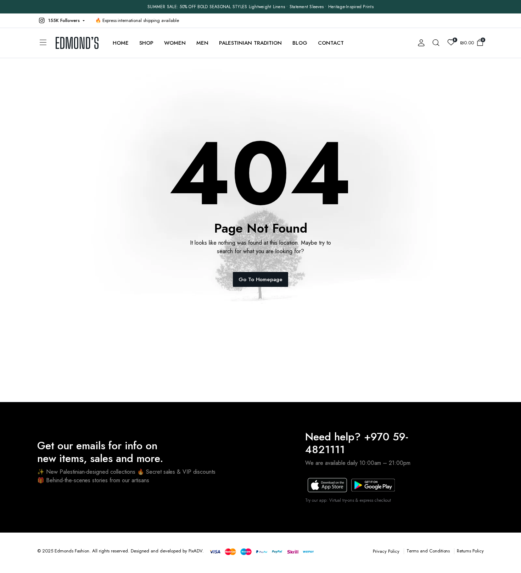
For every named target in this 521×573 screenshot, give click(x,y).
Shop (146, 43)
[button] (61, 20)
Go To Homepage (261, 279)
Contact (331, 43)
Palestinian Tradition (250, 43)
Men (202, 43)
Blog (299, 43)
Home (121, 43)
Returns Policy (470, 550)
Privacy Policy (386, 551)
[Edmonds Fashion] (77, 43)
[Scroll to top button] (505, 557)
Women (175, 43)
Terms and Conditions (428, 550)
